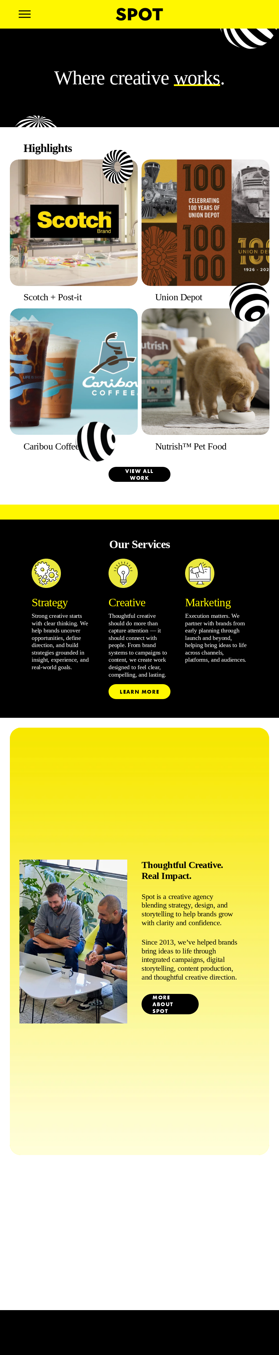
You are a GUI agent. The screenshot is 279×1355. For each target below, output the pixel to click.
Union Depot (178, 297)
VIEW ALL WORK (139, 474)
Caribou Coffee (51, 446)
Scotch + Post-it (52, 297)
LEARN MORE (139, 691)
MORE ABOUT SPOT (163, 1004)
